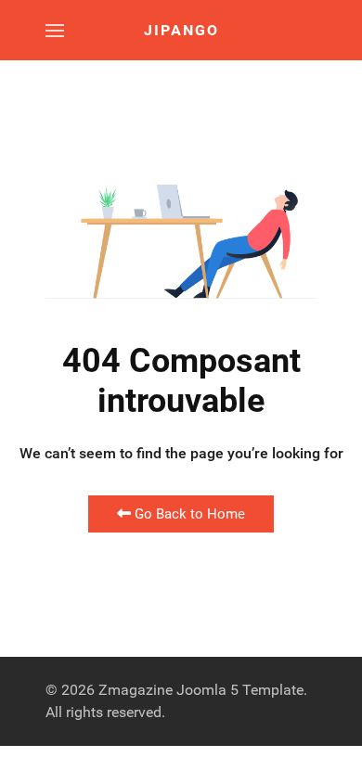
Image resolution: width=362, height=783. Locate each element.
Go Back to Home (188, 514)
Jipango (181, 30)
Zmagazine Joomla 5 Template (201, 690)
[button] (54, 30)
